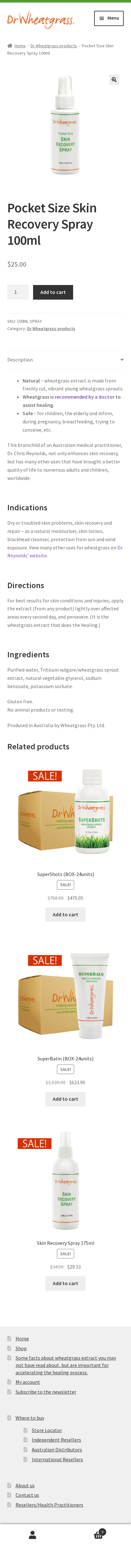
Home (20, 46)
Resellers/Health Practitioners (49, 1505)
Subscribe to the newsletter (46, 1392)
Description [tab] (20, 359)
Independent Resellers (56, 1440)
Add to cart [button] (65, 914)
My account (28, 1382)
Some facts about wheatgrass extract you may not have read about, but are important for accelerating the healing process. (66, 1365)
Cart (84, 1529)
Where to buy (30, 1418)
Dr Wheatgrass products (54, 46)
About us (25, 1485)
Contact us (27, 1495)
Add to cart (53, 292)
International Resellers (57, 1459)
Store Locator (47, 1430)
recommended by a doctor (84, 397)
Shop (21, 1348)
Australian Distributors (57, 1449)
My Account (33, 1535)
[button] (114, 80)
